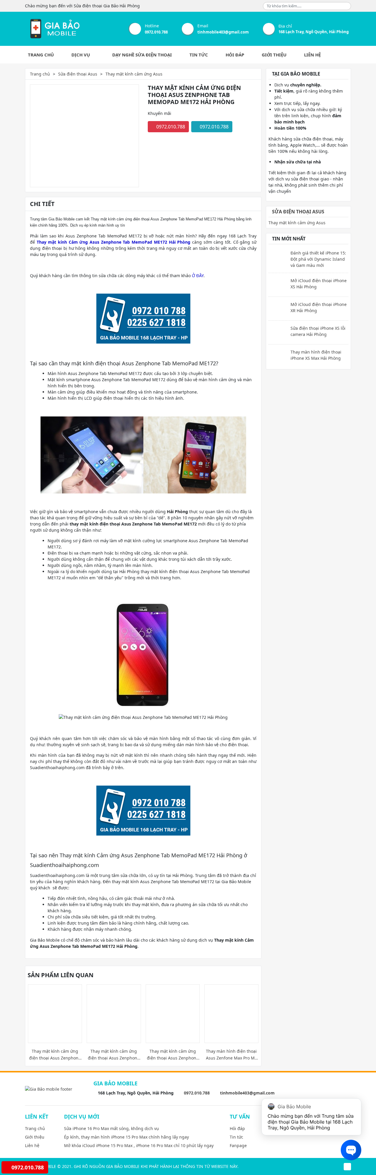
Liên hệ (312, 55)
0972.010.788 (156, 32)
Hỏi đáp (235, 55)
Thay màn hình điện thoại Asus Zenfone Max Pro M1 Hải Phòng (231, 1054)
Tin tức (198, 55)
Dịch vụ (81, 55)
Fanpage (238, 1145)
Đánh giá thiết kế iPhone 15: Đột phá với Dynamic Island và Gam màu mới (318, 259)
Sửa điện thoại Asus (77, 74)
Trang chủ (41, 55)
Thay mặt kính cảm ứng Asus (133, 74)
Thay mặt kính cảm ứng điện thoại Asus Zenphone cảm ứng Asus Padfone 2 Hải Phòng (55, 1054)
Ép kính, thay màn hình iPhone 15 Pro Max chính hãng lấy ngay (126, 1137)
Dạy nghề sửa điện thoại (142, 55)
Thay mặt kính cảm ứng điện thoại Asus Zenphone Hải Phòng (173, 1054)
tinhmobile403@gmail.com (223, 32)
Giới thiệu (274, 55)
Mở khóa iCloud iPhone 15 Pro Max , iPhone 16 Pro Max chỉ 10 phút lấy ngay (139, 1145)
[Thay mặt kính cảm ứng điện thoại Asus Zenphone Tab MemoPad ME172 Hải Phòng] (54, 28)
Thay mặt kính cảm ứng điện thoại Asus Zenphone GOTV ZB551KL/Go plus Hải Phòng (113, 1054)
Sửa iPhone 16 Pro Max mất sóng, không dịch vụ (111, 1128)
